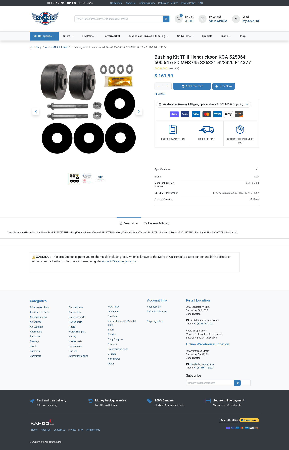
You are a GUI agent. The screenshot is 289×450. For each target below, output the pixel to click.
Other (111, 363)
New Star (113, 316)
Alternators (36, 331)
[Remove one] (158, 86)
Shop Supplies (115, 339)
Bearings (34, 341)
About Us (130, 3)
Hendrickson (75, 346)
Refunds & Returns (157, 311)
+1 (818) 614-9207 (203, 367)
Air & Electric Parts (39, 312)
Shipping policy (147, 3)
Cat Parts (35, 351)
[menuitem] (44, 36)
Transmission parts (118, 349)
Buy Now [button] (225, 86)
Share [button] (161, 94)
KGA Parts (113, 306)
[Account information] (236, 18)
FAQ (201, 3)
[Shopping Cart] (179, 18)
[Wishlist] (203, 18)
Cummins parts (77, 317)
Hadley (72, 336)
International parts (78, 356)
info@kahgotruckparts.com (204, 320)
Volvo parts (114, 358)
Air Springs (35, 322)
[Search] (166, 19)
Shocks (112, 334)
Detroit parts (75, 322)
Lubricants (113, 311)
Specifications (162, 169)
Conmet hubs (76, 307)
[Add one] (168, 86)
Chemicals (35, 356)
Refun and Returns (168, 3)
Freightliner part (77, 331)
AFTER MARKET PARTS (57, 47)
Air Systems (36, 326)
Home (34, 429)
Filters (72, 326)
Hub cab (73, 351)
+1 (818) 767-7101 (203, 323)
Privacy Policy (188, 3)
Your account (154, 306)
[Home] (31, 47)
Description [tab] (130, 223)
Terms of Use (93, 429)
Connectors (75, 312)
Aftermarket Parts (40, 307)
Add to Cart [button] (194, 86)
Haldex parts (75, 341)
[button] (35, 111)
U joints (112, 354)
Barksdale (35, 336)
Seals (111, 329)
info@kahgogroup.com (201, 364)
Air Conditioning (38, 317)
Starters (112, 344)
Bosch (33, 346)
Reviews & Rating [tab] (158, 223)
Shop (38, 47)
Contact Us (116, 3)
